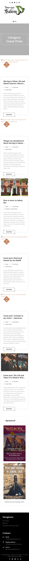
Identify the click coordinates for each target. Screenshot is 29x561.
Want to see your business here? (14, 502)
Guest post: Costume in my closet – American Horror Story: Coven (13, 318)
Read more (9, 114)
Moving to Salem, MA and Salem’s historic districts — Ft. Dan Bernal (14, 83)
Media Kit (5, 523)
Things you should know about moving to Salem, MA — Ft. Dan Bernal (13, 143)
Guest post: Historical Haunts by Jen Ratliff (12, 259)
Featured (7, 209)
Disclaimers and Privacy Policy (11, 525)
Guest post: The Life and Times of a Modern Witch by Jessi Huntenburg (14, 377)
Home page (6, 520)
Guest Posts (8, 89)
